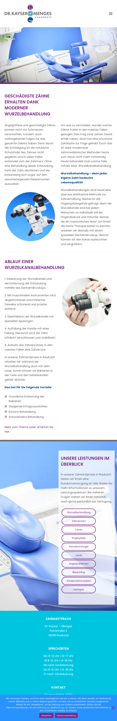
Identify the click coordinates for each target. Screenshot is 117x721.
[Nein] (113, 707)
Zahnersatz (79, 521)
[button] (110, 13)
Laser (78, 555)
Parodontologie (79, 546)
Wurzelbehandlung (78, 512)
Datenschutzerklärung (66, 715)
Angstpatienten (79, 563)
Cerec (79, 529)
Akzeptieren (46, 715)
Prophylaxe (79, 538)
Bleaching (79, 572)
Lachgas (78, 589)
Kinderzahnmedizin (79, 581)
